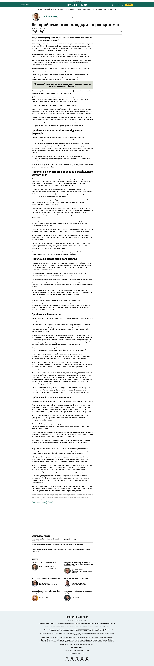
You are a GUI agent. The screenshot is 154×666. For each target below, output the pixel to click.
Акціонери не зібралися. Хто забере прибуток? (78, 592)
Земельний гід (112, 9)
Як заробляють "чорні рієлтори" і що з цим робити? (46, 592)
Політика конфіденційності (66, 623)
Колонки (53, 9)
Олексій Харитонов (49, 16)
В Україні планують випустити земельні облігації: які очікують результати (57, 544)
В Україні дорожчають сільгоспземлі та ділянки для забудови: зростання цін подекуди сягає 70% (61, 550)
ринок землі (36, 502)
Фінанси (79, 9)
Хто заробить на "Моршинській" (44, 562)
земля (50, 502)
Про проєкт (53, 623)
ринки (44, 502)
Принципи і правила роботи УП (106, 623)
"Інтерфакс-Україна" (83, 629)
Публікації (47, 9)
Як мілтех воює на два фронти (76, 578)
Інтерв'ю (94, 9)
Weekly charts (102, 9)
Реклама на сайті (44, 623)
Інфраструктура (62, 9)
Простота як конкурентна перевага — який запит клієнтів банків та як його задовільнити (78, 564)
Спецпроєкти (86, 9)
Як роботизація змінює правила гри (46, 578)
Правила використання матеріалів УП (85, 623)
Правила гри (71, 9)
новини (40, 9)
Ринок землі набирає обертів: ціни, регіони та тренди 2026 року (54, 539)
